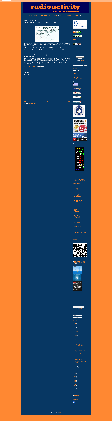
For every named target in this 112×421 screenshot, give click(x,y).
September (76, 334)
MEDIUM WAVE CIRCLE (78, 226)
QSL (49, 15)
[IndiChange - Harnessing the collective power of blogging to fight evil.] (77, 290)
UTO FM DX (76, 210)
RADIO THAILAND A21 (78, 344)
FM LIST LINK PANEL (77, 218)
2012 (75, 381)
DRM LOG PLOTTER (77, 194)
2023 (75, 326)
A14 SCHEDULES (55, 15)
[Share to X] (41, 66)
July (75, 336)
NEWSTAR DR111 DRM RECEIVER (79, 201)
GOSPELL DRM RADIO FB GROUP (79, 200)
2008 (75, 387)
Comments (76, 317)
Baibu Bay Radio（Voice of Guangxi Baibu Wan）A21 (80, 353)
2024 (75, 324)
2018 (75, 373)
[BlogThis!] (40, 66)
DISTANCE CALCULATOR (78, 221)
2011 (75, 383)
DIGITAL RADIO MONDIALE (43, 15)
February (76, 367)
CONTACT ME (30, 15)
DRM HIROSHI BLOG (77, 195)
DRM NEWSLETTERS (77, 196)
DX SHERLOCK (76, 211)
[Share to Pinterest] (43, 66)
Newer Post (26, 101)
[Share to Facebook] (42, 66)
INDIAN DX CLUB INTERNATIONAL (79, 180)
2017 (75, 374)
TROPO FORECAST (77, 217)
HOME (25, 15)
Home (47, 101)
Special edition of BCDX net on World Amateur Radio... (81, 342)
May (75, 339)
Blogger (60, 412)
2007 (75, 388)
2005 (75, 391)
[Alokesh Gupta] (74, 403)
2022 (75, 327)
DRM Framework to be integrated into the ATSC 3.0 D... (81, 351)
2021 (75, 328)
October (76, 332)
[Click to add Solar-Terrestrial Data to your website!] (79, 170)
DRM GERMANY (76, 189)
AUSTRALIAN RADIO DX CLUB (79, 227)
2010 (75, 384)
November (76, 331)
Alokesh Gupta (76, 395)
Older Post (68, 101)
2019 (75, 372)
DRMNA (75, 184)
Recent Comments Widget (76, 239)
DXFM (75, 205)
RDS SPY (75, 208)
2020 (75, 370)
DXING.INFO (76, 175)
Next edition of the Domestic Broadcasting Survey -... (79, 360)
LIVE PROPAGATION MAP (78, 222)
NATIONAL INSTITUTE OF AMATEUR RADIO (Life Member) (80, 233)
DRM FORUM (76, 188)
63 (75, 269)
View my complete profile (77, 396)
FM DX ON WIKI (76, 212)
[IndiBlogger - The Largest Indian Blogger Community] (77, 280)
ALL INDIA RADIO (76, 178)
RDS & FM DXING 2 (77, 216)
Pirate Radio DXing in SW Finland (79, 261)
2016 (75, 376)
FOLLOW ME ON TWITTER (78, 78)
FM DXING (35, 15)
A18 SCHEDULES (27, 17)
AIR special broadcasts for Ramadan (80, 349)
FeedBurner (82, 60)
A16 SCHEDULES (69, 15)
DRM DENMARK (76, 190)
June (76, 338)
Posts (75, 315)
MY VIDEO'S (76, 76)
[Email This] (39, 66)
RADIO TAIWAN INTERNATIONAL (79, 179)
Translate (80, 308)
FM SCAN (75, 209)
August (76, 335)
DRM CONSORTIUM (77, 193)
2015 (75, 377)
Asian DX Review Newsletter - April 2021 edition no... (80, 362)
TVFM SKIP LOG (76, 214)
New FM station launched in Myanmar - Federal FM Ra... (81, 355)
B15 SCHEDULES (62, 15)
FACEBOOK (76, 74)
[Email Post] (37, 66)
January (76, 369)
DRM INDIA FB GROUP (77, 199)
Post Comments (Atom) (32, 103)
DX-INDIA (75, 174)
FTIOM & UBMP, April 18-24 (79, 345)
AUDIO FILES (76, 77)
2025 (75, 323)
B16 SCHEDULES (77, 15)
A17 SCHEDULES (84, 15)
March (76, 366)
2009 (75, 385)
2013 (75, 380)
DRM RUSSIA (76, 187)
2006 (75, 389)
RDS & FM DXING (77, 215)
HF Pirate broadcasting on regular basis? (80, 262)
